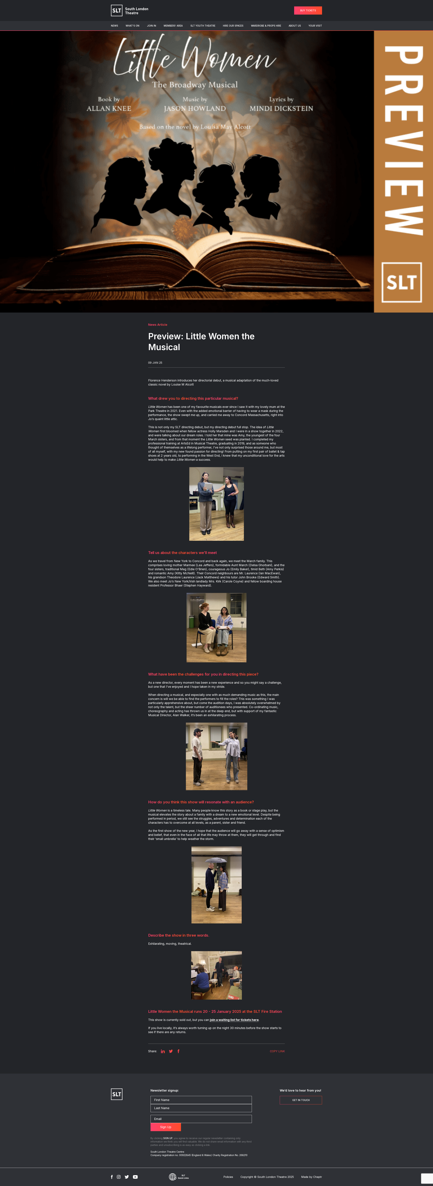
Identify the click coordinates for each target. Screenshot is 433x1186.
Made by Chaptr (311, 1177)
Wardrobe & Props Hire (266, 25)
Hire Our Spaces (233, 25)
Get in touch (301, 1100)
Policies (228, 1177)
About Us (295, 25)
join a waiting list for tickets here (234, 1020)
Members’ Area (173, 25)
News (114, 25)
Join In (151, 25)
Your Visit (315, 25)
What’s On (132, 25)
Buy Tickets (308, 10)
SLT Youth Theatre (202, 25)
